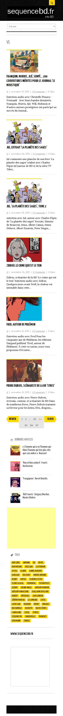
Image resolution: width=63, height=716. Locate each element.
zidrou (27, 621)
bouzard (29, 567)
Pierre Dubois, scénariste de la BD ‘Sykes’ (30, 385)
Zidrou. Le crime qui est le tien (24, 265)
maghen (27, 604)
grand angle (26, 587)
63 (34, 419)
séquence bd (17, 616)
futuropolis (44, 583)
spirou (35, 612)
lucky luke (16, 604)
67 (37, 425)
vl (7, 91)
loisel (43, 600)
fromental (31, 583)
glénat (15, 587)
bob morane (17, 567)
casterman (40, 567)
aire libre (16, 563)
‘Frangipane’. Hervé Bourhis (35, 478)
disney (14, 579)
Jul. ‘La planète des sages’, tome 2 (26, 206)
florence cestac (36, 579)
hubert (15, 596)
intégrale (25, 596)
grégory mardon (42, 587)
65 (26, 425)
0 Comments (38, 91)
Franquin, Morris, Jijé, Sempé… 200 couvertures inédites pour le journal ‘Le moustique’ (30, 81)
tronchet (42, 616)
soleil (26, 612)
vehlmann (16, 621)
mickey (36, 604)
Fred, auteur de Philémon (20, 324)
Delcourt (26, 575)
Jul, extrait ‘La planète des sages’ (26, 147)
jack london (38, 596)
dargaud (15, 575)
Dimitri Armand (40, 575)
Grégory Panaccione (20, 592)
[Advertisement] (31, 528)
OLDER (50, 419)
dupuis (23, 579)
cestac (14, 571)
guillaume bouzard (40, 592)
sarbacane (16, 612)
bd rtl (40, 563)
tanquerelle (30, 616)
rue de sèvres (41, 608)
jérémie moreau (18, 600)
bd (34, 563)
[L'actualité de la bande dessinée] (30, 16)
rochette (28, 608)
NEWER (12, 419)
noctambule (17, 608)
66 (31, 425)
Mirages (45, 604)
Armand (26, 563)
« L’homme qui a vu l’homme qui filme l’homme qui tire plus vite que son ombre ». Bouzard (37, 450)
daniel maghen (35, 571)
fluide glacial (18, 583)
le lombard (32, 600)
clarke (23, 571)
